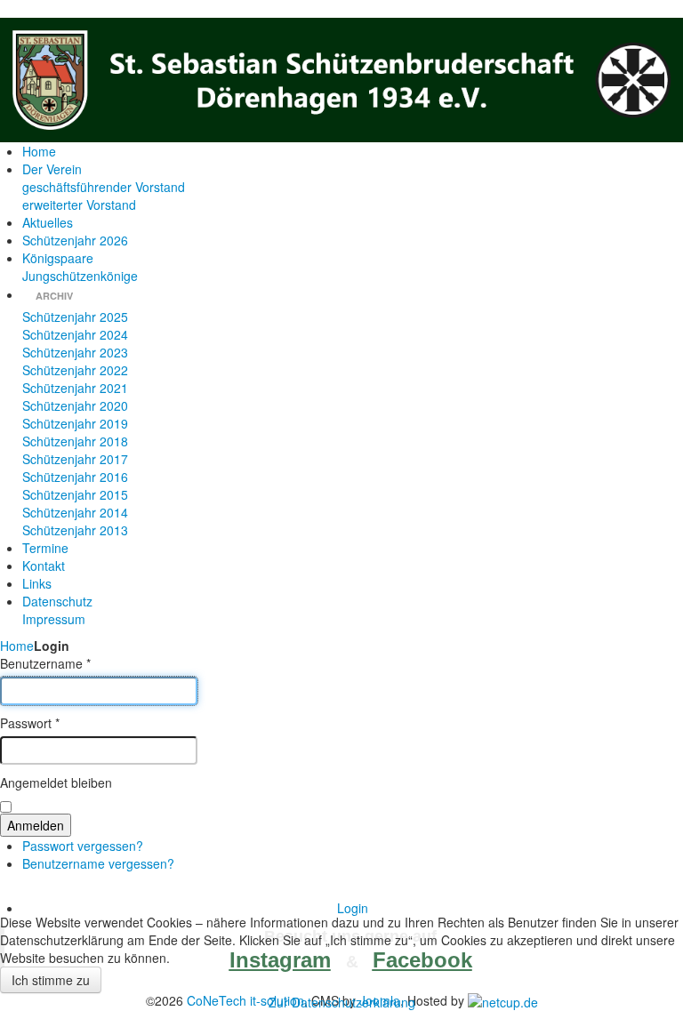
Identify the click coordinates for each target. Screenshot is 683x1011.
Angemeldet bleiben (56, 782)
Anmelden (35, 825)
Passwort (30, 723)
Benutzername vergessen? (98, 863)
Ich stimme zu (51, 980)
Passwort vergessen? (82, 846)
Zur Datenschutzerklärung (342, 1002)
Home (17, 645)
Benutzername (45, 663)
